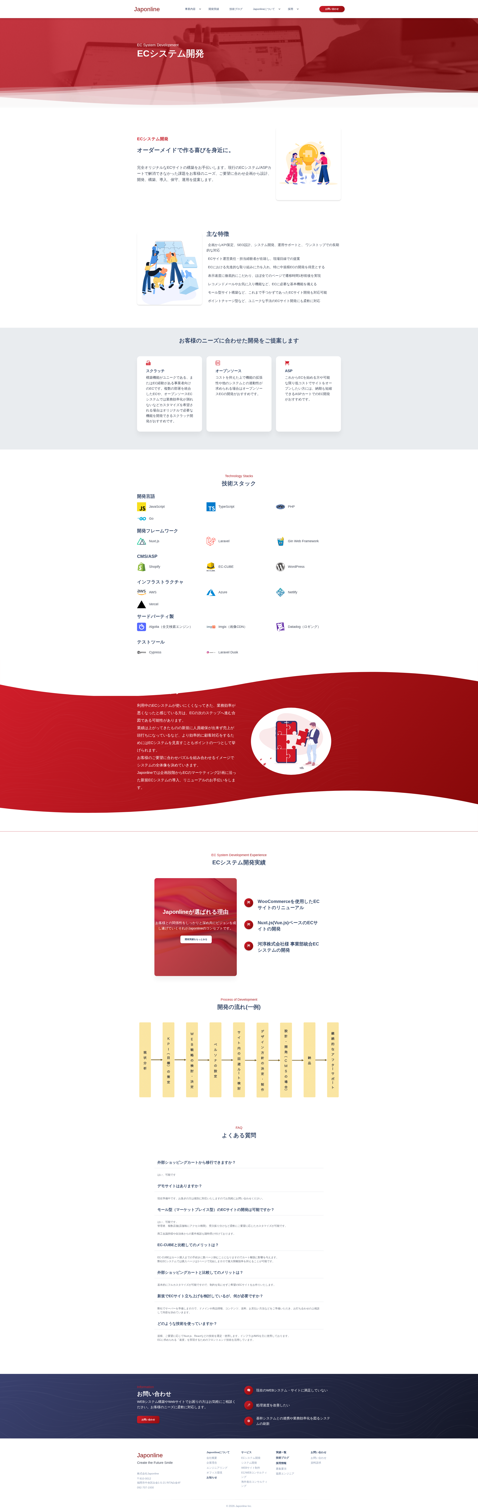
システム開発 (249, 1462)
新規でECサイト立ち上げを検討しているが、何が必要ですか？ (210, 1296)
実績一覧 (281, 1452)
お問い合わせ (148, 1419)
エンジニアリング (217, 1467)
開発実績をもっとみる (196, 939)
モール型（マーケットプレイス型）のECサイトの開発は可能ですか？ (215, 1210)
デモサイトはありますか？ (179, 1186)
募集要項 (281, 1468)
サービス (246, 1452)
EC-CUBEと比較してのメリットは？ (188, 1245)
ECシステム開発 (250, 1457)
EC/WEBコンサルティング (254, 1474)
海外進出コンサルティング (254, 1483)
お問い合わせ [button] (332, 9)
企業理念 (212, 1462)
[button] (192, 9)
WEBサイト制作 (250, 1467)
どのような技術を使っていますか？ (187, 1323)
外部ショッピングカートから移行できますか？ (196, 1162)
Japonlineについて (218, 1452)
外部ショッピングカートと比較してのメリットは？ (200, 1272)
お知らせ (212, 1477)
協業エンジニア (285, 1473)
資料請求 (316, 1462)
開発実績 (214, 8)
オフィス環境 (214, 1472)
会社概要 (212, 1457)
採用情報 (281, 1463)
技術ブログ (236, 8)
